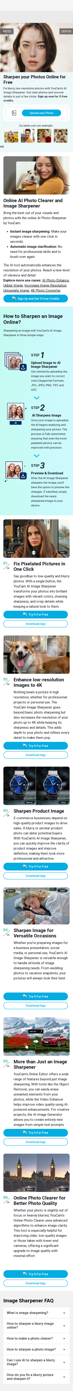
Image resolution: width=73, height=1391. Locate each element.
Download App (35, 624)
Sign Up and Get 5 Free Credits (38, 298)
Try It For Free (38, 614)
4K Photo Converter (45, 290)
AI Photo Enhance (55, 280)
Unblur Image (13, 285)
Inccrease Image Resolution (45, 285)
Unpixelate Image (16, 290)
